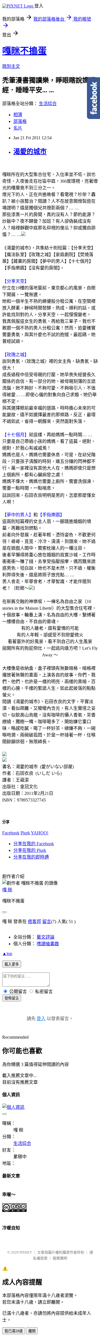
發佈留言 (11, 998)
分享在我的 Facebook (33, 843)
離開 (32, 1331)
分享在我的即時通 (31, 857)
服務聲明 (60, 1258)
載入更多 (11, 964)
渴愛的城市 (30, 151)
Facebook (10, 832)
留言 (46, 921)
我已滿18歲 (13, 1331)
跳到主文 (11, 66)
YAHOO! (39, 832)
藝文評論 (45, 937)
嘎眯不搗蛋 (24, 51)
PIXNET (25, 1252)
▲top (7, 953)
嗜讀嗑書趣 (48, 943)
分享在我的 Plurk (29, 850)
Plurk (25, 832)
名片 (17, 128)
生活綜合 (48, 103)
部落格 (20, 121)
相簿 (17, 114)
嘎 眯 (7, 889)
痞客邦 (34, 921)
